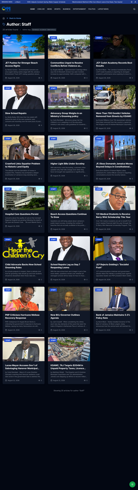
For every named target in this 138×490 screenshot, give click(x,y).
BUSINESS (66, 9)
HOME (32, 9)
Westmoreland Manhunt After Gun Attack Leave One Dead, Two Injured (81, 2)
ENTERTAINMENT (79, 9)
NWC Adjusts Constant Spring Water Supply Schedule (31, 2)
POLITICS (91, 9)
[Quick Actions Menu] (132, 484)
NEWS (49, 9)
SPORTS (57, 9)
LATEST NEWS (103, 9)
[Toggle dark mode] (131, 2)
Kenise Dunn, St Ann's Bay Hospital (126, 2)
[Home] (4, 18)
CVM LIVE (41, 9)
